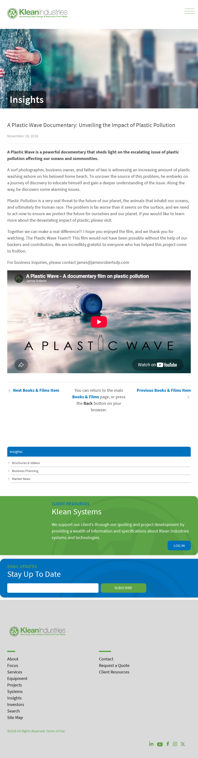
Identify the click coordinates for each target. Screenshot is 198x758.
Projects (14, 685)
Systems (15, 691)
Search (13, 711)
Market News (21, 479)
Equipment (17, 678)
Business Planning (25, 471)
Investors (15, 704)
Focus (12, 665)
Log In (179, 545)
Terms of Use (55, 731)
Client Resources (114, 672)
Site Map (15, 717)
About (12, 659)
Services (14, 672)
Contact (106, 659)
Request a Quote (114, 665)
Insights (14, 698)
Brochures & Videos (26, 463)
